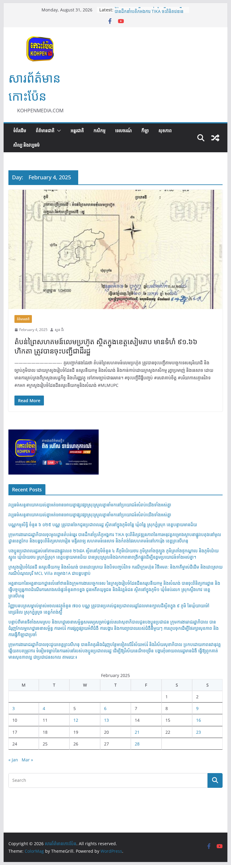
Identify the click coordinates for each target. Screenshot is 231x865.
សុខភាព (165, 130)
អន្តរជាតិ (77, 130)
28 (137, 744)
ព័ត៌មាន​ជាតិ (45, 130)
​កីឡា (145, 130)
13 (106, 720)
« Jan (13, 760)
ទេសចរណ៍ (123, 130)
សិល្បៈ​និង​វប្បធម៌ (26, 145)
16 (198, 720)
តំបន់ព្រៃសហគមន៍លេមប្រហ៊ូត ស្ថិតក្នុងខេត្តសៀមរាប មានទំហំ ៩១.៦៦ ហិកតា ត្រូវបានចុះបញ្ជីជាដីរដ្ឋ (105, 346)
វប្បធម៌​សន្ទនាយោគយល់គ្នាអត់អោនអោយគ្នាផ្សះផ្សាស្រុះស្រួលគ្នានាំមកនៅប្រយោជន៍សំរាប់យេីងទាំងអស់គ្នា (89, 505)
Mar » (27, 760)
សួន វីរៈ (59, 329)
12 (75, 720)
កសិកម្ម (100, 130)
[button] (57, 130)
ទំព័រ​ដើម (19, 130)
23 (198, 732)
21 (137, 732)
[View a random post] (215, 138)
